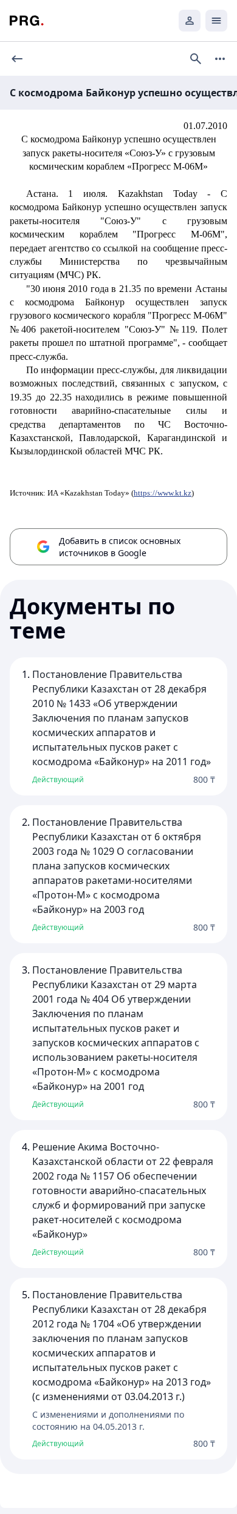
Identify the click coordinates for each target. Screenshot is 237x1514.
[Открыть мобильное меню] (216, 21)
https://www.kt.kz (162, 492)
